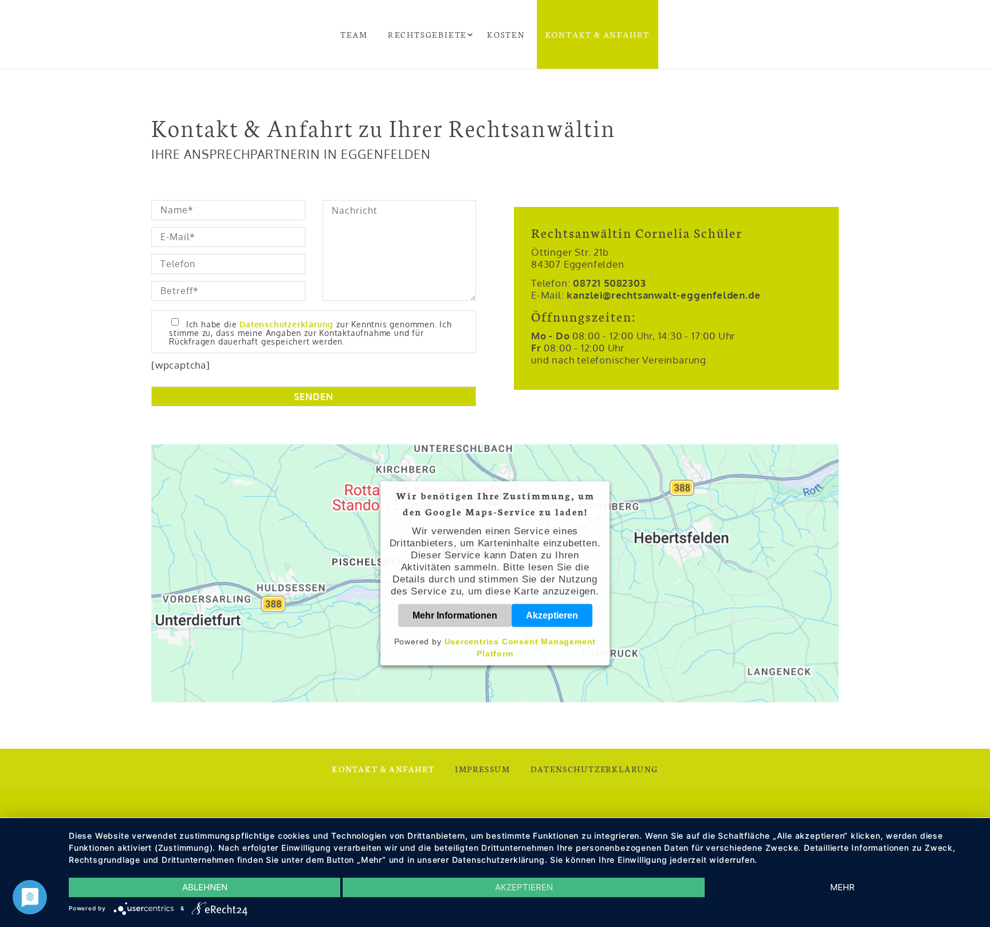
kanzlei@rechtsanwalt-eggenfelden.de (663, 295)
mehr (842, 887)
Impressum (482, 769)
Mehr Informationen (454, 615)
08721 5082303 (609, 283)
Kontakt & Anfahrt (597, 34)
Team (354, 34)
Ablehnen (204, 887)
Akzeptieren (552, 615)
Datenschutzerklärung (286, 324)
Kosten (506, 34)
